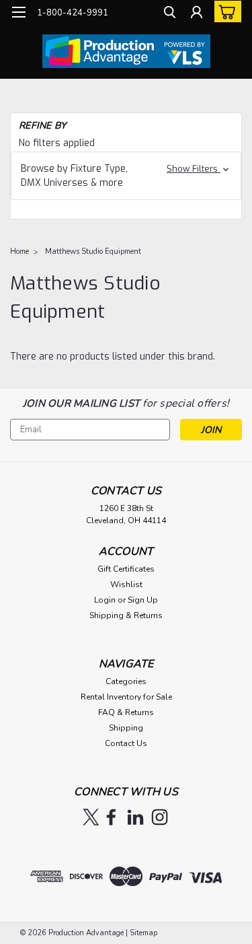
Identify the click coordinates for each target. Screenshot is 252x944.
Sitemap (143, 933)
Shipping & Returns (126, 615)
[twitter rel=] (91, 817)
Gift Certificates (126, 569)
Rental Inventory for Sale (126, 697)
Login (105, 600)
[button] (126, 175)
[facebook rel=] (111, 817)
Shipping (126, 727)
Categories (126, 681)
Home (19, 251)
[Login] (196, 14)
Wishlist (126, 584)
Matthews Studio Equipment (93, 251)
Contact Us (126, 743)
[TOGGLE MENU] (18, 12)
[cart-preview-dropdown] (225, 11)
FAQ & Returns (126, 712)
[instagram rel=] (159, 817)
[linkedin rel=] (135, 817)
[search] (169, 14)
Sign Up (143, 600)
